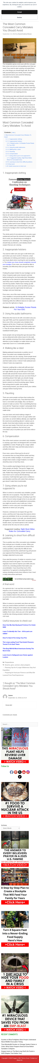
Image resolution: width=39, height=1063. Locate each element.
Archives (4, 825)
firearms (7, 665)
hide (13, 132)
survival (17, 665)
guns (12, 665)
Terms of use (25, 1058)
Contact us (33, 1058)
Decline (19, 17)
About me (19, 1060)
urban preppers (25, 665)
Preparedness (9, 662)
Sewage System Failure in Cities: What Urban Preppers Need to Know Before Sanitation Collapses (19, 1046)
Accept (19, 12)
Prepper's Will (16, 1058)
